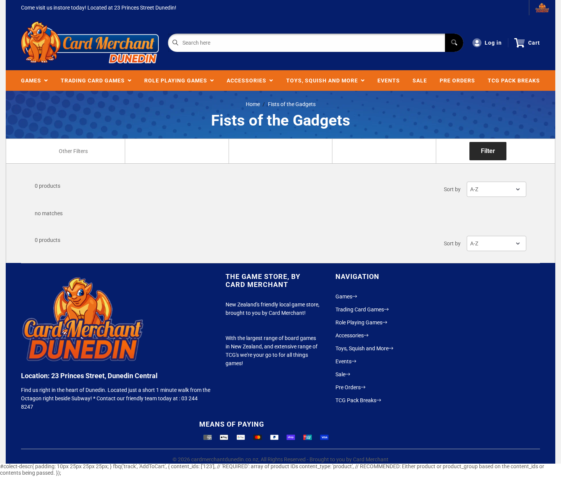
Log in (493, 43)
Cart (534, 43)
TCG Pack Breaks (514, 80)
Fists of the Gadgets (292, 104)
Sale (420, 80)
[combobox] (73, 151)
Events (388, 80)
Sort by (452, 189)
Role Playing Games (177, 80)
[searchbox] (74, 151)
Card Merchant (371, 459)
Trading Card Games (94, 80)
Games (32, 80)
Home (253, 104)
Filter (488, 151)
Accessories (248, 80)
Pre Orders (457, 80)
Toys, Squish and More (323, 80)
